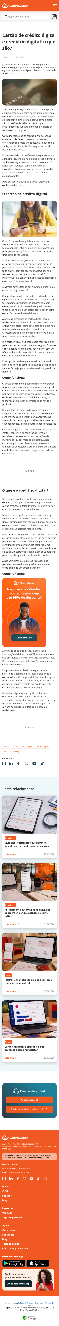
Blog (4, 1200)
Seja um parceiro (12, 1217)
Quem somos (9, 1230)
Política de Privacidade (27, 1303)
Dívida (5, 1186)
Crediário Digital (41, 746)
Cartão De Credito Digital (22, 746)
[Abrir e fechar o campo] (6, 16)
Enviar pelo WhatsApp (18, 1283)
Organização (10, 838)
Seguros (7, 1195)
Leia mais (10, 854)
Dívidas (8, 975)
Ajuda (5, 1225)
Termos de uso (10, 1243)
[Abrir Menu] (55, 5)
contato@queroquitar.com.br (27, 1109)
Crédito (6, 746)
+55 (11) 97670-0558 (20, 1168)
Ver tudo (7, 1212)
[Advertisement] (29, 479)
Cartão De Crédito (10, 752)
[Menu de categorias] (54, 16)
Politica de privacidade (15, 1248)
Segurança (8, 1234)
